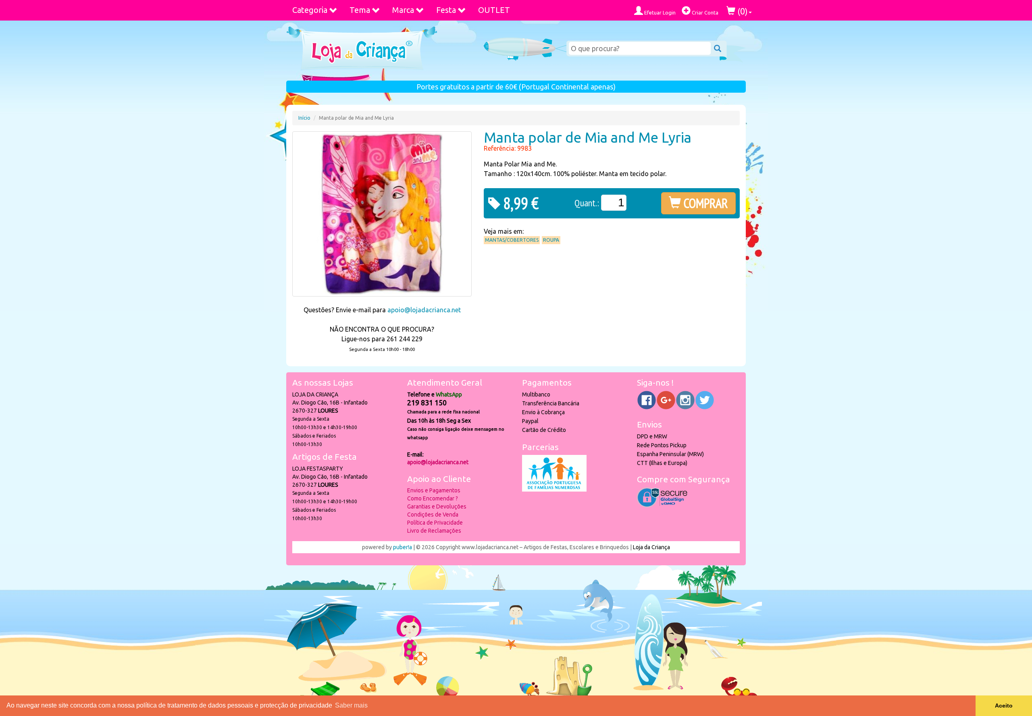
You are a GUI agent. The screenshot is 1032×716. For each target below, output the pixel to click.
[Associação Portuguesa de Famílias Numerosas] (554, 489)
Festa (446, 10)
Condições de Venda (432, 514)
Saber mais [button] (351, 705)
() (741, 11)
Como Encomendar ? (432, 498)
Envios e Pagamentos (433, 490)
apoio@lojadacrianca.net (424, 309)
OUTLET (494, 10)
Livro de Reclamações (434, 530)
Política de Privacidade (435, 522)
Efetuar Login (659, 12)
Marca (403, 10)
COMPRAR (704, 203)
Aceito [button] (1004, 705)
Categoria (309, 10)
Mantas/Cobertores (512, 240)
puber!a (402, 547)
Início (304, 117)
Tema (360, 10)
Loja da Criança (651, 547)
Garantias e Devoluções (436, 506)
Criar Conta (704, 12)
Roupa (551, 240)
